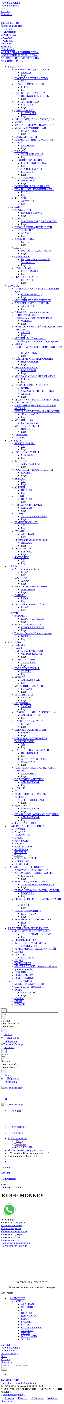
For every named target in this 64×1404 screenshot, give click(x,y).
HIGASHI (26, 1313)
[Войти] (2, 1094)
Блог (4, 1356)
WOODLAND (29, 1336)
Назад (19, 1141)
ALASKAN (27, 1304)
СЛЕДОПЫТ (28, 1307)
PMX (24, 1318)
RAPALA (26, 1324)
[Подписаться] (4, 1369)
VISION (25, 1333)
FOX (23, 1310)
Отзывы (5, 1359)
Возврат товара (9, 1353)
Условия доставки (11, 1347)
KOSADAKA (28, 1315)
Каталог (5, 1344)
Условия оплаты (10, 1350)
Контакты (6, 1362)
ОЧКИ (20, 1301)
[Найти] (4, 1030)
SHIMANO (27, 1330)
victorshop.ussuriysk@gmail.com (25, 1150)
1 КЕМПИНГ (17, 1298)
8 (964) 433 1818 (10, 22)
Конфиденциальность (13, 1394)
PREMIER (26, 1321)
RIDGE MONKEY (31, 1327)
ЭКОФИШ (27, 1339)
